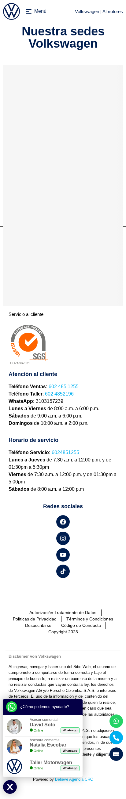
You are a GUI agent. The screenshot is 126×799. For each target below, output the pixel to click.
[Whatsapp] (116, 721)
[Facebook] (63, 522)
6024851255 (65, 452)
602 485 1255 (64, 386)
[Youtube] (63, 555)
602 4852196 (59, 393)
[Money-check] (116, 754)
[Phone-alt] (116, 737)
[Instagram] (63, 538)
